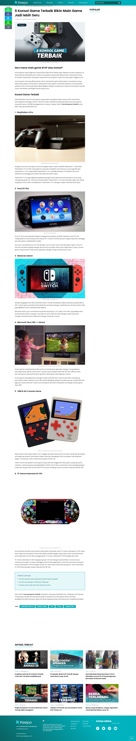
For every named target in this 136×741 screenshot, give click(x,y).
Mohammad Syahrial (31, 19)
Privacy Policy (87, 726)
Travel (71, 3)
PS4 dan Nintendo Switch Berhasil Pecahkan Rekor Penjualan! (38, 579)
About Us (73, 726)
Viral (87, 671)
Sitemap (73, 728)
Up (132, 738)
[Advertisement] (68, 628)
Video (60, 3)
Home (16, 6)
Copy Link (8, 26)
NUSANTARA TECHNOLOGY (28, 726)
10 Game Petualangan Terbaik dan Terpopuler (34, 582)
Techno (49, 3)
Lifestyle (37, 3)
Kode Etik (85, 724)
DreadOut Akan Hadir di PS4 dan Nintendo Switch (35, 585)
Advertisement (75, 721)
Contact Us (74, 724)
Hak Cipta (85, 721)
